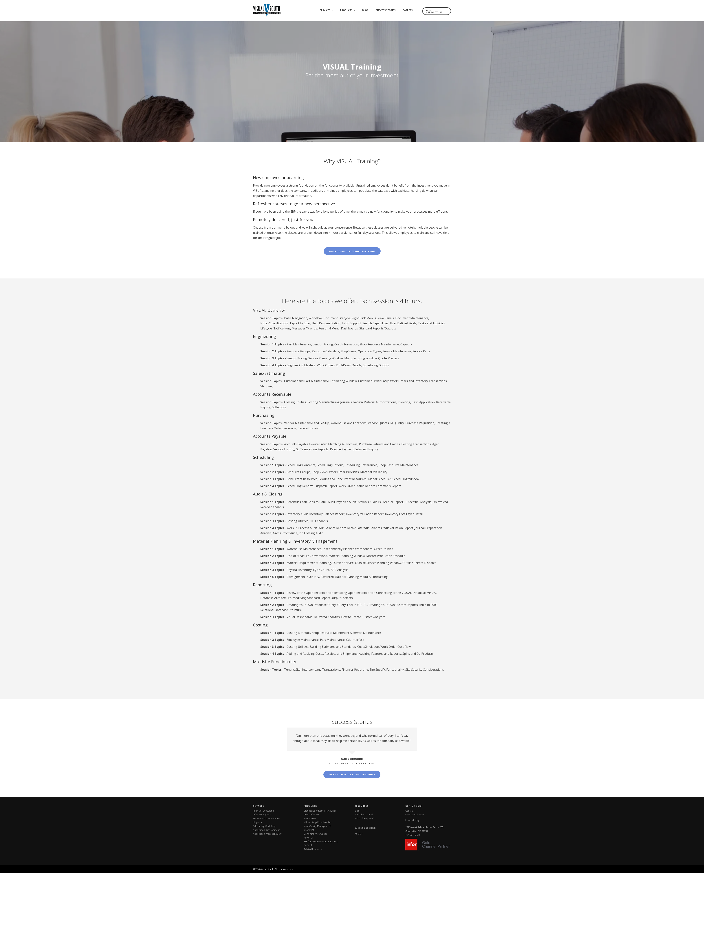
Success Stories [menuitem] (385, 10)
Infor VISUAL (310, 818)
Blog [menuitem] (365, 10)
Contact (409, 810)
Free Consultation (434, 11)
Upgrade (257, 822)
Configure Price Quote (315, 833)
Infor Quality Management (317, 826)
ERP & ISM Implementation (266, 818)
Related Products (313, 849)
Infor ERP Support (262, 814)
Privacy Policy (412, 820)
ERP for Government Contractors (321, 841)
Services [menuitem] (325, 10)
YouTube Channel (364, 814)
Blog (357, 810)
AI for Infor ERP (311, 814)
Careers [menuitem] (407, 10)
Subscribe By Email (364, 818)
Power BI (308, 837)
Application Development (266, 830)
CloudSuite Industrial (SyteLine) (320, 810)
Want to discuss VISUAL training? (352, 251)
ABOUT (359, 833)
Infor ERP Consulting (263, 810)
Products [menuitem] (346, 10)
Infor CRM (309, 830)
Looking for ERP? (435, 867)
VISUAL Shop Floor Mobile (317, 822)
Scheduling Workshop (264, 826)
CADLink (308, 845)
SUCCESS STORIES (365, 828)
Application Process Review (267, 833)
